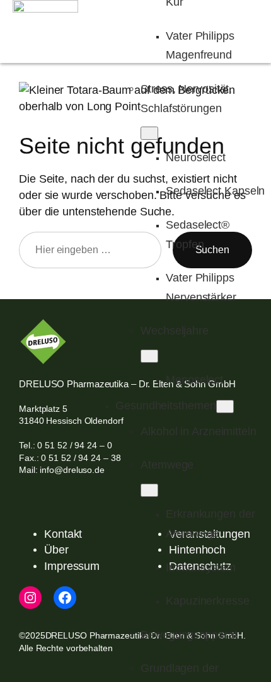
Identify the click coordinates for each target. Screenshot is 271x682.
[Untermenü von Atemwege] (149, 490)
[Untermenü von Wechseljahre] (149, 356)
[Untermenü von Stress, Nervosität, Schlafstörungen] (149, 133)
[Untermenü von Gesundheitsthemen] (225, 406)
